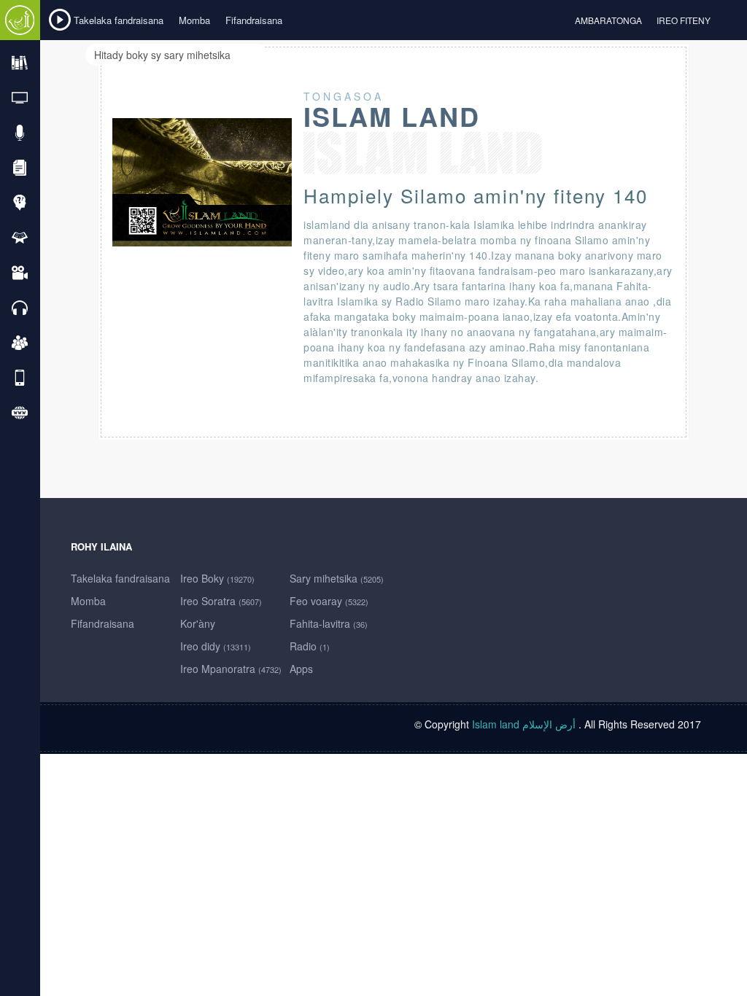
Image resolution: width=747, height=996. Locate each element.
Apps (301, 668)
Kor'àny (197, 623)
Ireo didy (215, 646)
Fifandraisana (253, 20)
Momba (194, 20)
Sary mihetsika (337, 578)
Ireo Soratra (221, 601)
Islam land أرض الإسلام (524, 724)
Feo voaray (329, 601)
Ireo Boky (217, 578)
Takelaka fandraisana (118, 20)
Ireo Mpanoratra (231, 668)
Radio (310, 646)
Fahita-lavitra (329, 623)
